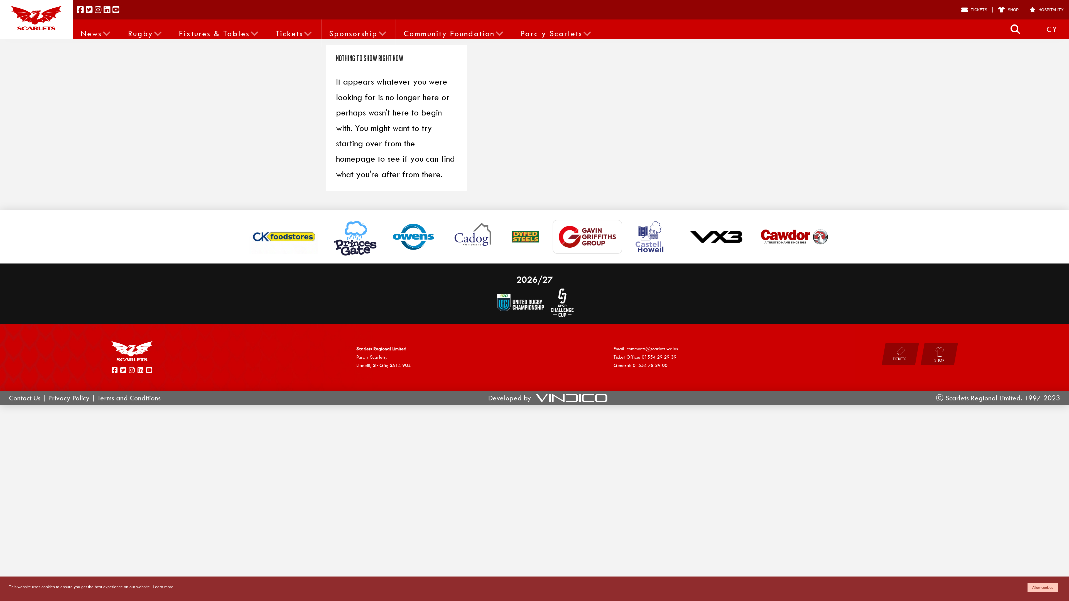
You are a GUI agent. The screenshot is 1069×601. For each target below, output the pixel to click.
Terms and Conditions (129, 397)
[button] (1015, 29)
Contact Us (24, 397)
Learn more (163, 587)
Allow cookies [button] (1042, 588)
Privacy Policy (69, 397)
